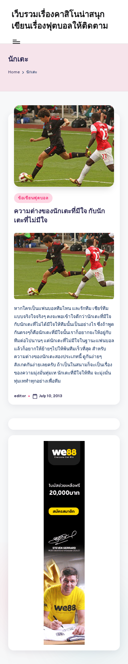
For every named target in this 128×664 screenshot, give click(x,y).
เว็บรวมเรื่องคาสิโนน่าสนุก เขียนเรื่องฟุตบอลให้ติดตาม (60, 20)
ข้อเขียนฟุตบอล (33, 197)
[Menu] (16, 41)
